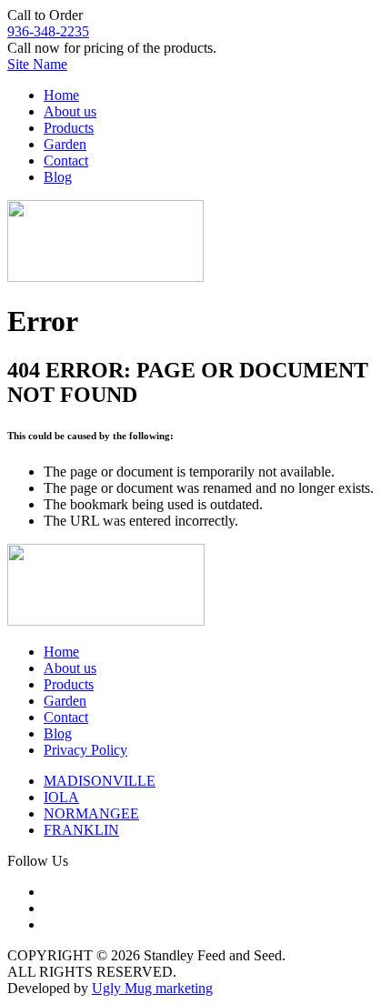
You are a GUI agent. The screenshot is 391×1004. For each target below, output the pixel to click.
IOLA (61, 797)
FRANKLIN (81, 830)
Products (69, 128)
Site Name (37, 64)
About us (70, 111)
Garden (65, 144)
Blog (58, 177)
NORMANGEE (91, 813)
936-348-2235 (48, 31)
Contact (66, 160)
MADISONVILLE (99, 780)
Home (61, 95)
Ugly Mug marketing (152, 988)
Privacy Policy (85, 750)
